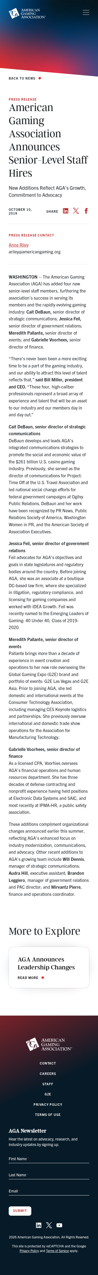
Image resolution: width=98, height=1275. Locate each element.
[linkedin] (66, 211)
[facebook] (86, 211)
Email (14, 1191)
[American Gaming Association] (27, 13)
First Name (19, 1158)
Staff (47, 1084)
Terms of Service (57, 1250)
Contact (48, 1063)
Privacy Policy (47, 1104)
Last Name (18, 1175)
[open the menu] (86, 12)
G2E (48, 1094)
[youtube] (59, 1225)
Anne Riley (19, 244)
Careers (48, 1073)
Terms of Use (48, 1114)
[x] (76, 211)
